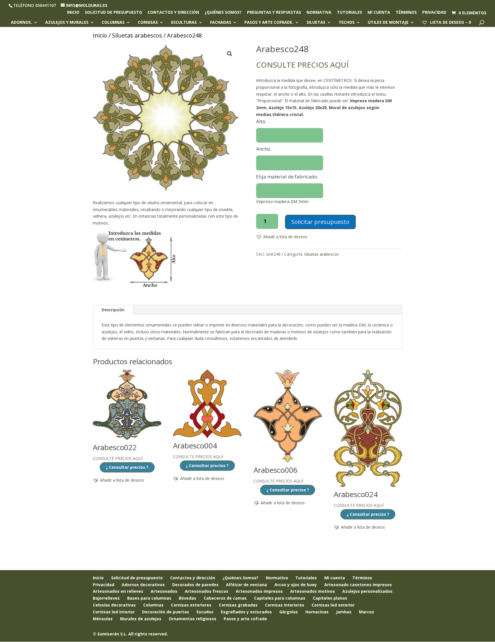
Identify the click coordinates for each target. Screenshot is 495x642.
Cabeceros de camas (225, 598)
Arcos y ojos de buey (295, 584)
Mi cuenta (379, 12)
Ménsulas (103, 618)
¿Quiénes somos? (223, 12)
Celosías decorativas (114, 605)
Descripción (113, 309)
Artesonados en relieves (118, 591)
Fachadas (220, 22)
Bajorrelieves (106, 598)
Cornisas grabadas (238, 605)
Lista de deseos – (450, 22)
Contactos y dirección (173, 12)
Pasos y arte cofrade (245, 618)
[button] (230, 54)
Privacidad (434, 12)
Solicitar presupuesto (320, 222)
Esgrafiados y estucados (246, 612)
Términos (406, 12)
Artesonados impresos (259, 591)
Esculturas (184, 22)
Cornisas (148, 22)
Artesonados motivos (312, 591)
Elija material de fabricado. (287, 176)
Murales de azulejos (140, 618)
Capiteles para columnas (279, 598)
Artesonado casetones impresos (358, 584)
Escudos (205, 612)
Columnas (113, 22)
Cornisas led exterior (333, 605)
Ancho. (263, 148)
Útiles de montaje (388, 22)
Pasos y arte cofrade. (268, 22)
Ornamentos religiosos (192, 618)
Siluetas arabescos (137, 35)
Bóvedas (187, 598)
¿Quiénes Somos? (240, 577)
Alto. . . (263, 121)
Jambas (343, 612)
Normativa (319, 12)
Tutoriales (349, 12)
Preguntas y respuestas (274, 12)
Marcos (366, 612)
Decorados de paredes (195, 584)
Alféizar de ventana (246, 584)
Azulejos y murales (67, 22)
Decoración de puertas (165, 612)
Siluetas (316, 22)
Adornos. (21, 22)
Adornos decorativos (143, 584)
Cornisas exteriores (191, 605)
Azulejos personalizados (367, 591)
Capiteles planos (330, 598)
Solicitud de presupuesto (113, 12)
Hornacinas (317, 612)
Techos (347, 22)
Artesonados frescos (206, 591)
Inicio (73, 12)
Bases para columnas (149, 598)
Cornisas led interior (114, 612)
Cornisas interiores (284, 605)
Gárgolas (288, 612)
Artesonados (164, 591)
